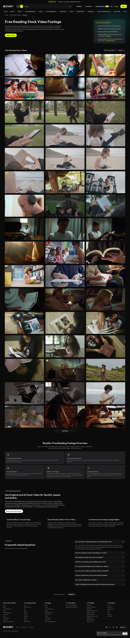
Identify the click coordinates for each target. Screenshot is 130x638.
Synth (25, 605)
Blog (108, 610)
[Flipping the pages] (105, 323)
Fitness (4, 610)
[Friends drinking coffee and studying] (105, 417)
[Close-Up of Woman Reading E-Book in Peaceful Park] (24, 135)
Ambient (25, 617)
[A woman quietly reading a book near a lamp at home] (65, 299)
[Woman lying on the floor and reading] (105, 346)
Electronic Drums (27, 607)
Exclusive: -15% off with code (96, 98)
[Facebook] (113, 627)
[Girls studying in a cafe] (24, 417)
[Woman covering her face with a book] (24, 370)
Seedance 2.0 (89, 608)
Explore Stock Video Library (13, 511)
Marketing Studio (101, 6)
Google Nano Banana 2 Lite (92, 610)
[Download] (41, 121)
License (17, 627)
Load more (65, 431)
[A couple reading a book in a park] (65, 206)
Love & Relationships (7, 608)
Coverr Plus (110, 607)
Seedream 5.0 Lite (90, 619)
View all (125, 11)
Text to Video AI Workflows (71, 605)
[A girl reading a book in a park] (105, 206)
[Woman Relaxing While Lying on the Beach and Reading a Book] (24, 159)
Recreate (24, 121)
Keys (25, 608)
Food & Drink (5, 614)
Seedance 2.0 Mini (90, 614)
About (109, 605)
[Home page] (8, 6)
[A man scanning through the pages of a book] (65, 229)
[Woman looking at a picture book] (65, 323)
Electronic (26, 616)
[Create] (18, 6)
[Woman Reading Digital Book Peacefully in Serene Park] (105, 112)
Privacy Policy (24, 627)
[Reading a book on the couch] (24, 346)
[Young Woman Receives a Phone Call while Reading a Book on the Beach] (65, 159)
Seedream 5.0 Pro (90, 617)
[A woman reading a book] (24, 393)
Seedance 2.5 (89, 605)
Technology (5, 619)
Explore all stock (10, 35)
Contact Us (71, 594)
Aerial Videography (7, 612)
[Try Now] (81, 1)
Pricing (116, 6)
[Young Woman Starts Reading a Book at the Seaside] (65, 135)
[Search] (21, 6)
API (112, 6)
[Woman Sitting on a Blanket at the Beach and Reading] (105, 135)
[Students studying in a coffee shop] (65, 417)
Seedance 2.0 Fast (90, 612)
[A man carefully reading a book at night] (105, 229)
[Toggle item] (123, 541)
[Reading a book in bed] (65, 393)
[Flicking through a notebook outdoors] (105, 370)
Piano (25, 610)
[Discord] (116, 627)
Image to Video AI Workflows (71, 607)
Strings (25, 619)
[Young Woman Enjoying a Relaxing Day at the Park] (24, 112)
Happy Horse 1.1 (90, 621)
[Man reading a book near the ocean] (105, 393)
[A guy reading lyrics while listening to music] (24, 206)
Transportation (6, 617)
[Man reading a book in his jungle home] (65, 182)
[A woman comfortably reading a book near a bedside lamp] (65, 370)
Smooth (25, 614)
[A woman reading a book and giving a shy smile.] (105, 299)
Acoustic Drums (27, 621)
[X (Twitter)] (110, 627)
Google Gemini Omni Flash (92, 616)
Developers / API (111, 608)
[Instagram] (106, 627)
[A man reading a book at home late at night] (24, 299)
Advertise (109, 614)
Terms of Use (31, 627)
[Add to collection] (41, 103)
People (4, 607)
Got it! (125, 633)
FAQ (108, 612)
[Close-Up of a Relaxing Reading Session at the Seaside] (24, 182)
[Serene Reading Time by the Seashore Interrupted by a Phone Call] (105, 159)
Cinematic (26, 612)
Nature (4, 605)
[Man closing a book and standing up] (24, 323)
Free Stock (88, 6)
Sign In (123, 6)
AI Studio (79, 6)
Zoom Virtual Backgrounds (8, 621)
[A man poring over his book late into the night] (24, 229)
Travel (4, 616)
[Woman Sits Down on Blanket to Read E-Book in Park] (65, 112)
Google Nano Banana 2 (91, 607)
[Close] (124, 1)
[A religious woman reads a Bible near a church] (105, 182)
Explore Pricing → (110, 40)
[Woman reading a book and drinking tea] (65, 346)
